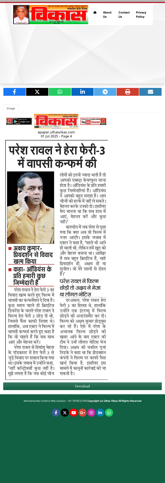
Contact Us (124, 14)
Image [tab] (11, 108)
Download (82, 386)
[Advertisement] (82, 54)
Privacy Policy (141, 14)
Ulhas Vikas (111, 400)
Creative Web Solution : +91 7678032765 (64, 400)
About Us (107, 14)
